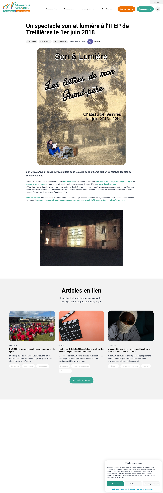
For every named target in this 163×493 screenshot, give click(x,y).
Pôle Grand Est (42, 366)
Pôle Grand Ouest (60, 41)
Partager (97, 41)
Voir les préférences (151, 484)
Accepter (115, 484)
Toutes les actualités (81, 380)
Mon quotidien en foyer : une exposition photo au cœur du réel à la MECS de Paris (129, 350)
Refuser (133, 484)
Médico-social (45, 41)
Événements (32, 41)
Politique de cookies (118, 489)
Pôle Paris (146, 366)
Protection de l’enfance (81, 366)
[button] (52, 9)
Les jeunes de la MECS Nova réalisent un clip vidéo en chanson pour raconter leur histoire (81, 350)
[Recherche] (157, 9)
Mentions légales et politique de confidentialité (139, 489)
